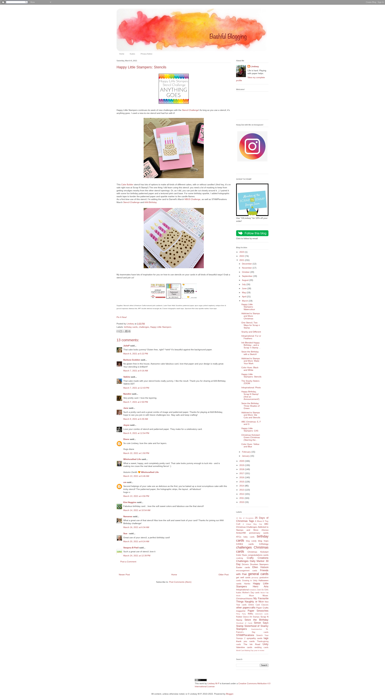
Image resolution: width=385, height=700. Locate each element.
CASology (263, 544)
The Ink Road (251, 644)
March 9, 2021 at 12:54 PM (136, 433)
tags (266, 638)
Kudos (132, 54)
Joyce (126, 425)
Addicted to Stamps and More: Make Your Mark (250, 361)
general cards (258, 574)
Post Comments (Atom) (180, 582)
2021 (242, 260)
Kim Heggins (129, 502)
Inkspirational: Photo (251, 387)
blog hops (263, 541)
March (245, 301)
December (247, 263)
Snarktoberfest (256, 629)
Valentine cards (244, 647)
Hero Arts (261, 586)
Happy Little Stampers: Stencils (251, 375)
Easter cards (243, 567)
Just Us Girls (262, 590)
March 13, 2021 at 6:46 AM (136, 476)
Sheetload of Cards (244, 623)
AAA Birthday (150, 202)
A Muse (258, 521)
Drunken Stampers (259, 564)
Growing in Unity (249, 581)
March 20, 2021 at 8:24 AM (136, 541)
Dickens (245, 564)
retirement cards (261, 614)
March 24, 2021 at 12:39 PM (136, 555)
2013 (242, 490)
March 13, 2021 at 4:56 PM (136, 496)
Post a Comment (128, 561)
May (244, 292)
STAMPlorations (245, 635)
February (246, 452)
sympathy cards (254, 638)
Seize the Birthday (256, 619)
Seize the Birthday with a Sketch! (250, 352)
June (244, 288)
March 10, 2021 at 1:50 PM (136, 453)
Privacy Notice (146, 54)
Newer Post (124, 574)
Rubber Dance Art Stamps (248, 617)
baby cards (249, 537)
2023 (242, 252)
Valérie (126, 377)
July (244, 284)
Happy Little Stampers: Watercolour (248, 307)
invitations (253, 590)
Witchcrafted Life (132, 459)
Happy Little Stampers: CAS (249, 429)
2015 (242, 481)
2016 (242, 477)
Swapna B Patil (131, 547)
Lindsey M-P (213, 683)
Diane (126, 439)
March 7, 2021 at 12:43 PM (136, 388)
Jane (125, 408)
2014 (242, 485)
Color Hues (241, 555)
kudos (238, 593)
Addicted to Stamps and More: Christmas (250, 316)
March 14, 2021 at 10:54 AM (136, 510)
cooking (239, 558)
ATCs (238, 537)
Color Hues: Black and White (249, 368)
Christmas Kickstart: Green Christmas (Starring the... (250, 437)
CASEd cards (245, 544)
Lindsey (255, 66)
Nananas (127, 516)
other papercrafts (246, 607)
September (247, 276)
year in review (259, 650)
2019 (242, 465)
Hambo (247, 584)
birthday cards (131, 327)
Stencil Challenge (190, 110)
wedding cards (261, 647)
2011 (242, 498)
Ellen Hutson (260, 567)
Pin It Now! (122, 317)
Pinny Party (241, 614)
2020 (242, 461)
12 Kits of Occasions (245, 518)
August (245, 280)
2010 (242, 502)
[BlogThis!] (120, 331)
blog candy (251, 541)
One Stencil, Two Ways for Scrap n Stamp (250, 325)
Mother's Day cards (251, 593)
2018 (242, 469)
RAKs (250, 613)
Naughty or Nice (254, 601)
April (244, 296)
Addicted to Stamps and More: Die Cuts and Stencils (250, 415)
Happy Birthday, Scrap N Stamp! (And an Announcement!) (250, 395)
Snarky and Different (251, 332)
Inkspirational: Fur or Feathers (251, 337)
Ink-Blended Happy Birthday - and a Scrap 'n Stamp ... (251, 345)
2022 (242, 256)
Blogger (229, 694)
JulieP (126, 345)
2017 (242, 473)
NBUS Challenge (192, 199)
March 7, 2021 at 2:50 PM (135, 402)
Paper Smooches (258, 610)
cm (124, 482)
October (246, 272)
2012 (242, 494)
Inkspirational (242, 589)
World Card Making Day (245, 650)
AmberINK (241, 533)
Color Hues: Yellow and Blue (250, 445)
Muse (251, 596)
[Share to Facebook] (126, 331)
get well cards (243, 577)
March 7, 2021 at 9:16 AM (135, 370)
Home (121, 54)
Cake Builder (127, 184)
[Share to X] (123, 331)
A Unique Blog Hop (252, 524)
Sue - (126, 533)
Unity (265, 644)
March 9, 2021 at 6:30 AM (135, 419)
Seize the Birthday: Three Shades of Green (250, 406)
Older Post (224, 574)
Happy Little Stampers (160, 327)
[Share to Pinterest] (129, 331)
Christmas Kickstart (258, 552)
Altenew (265, 530)
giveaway (254, 577)
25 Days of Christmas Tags (252, 519)
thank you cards (245, 641)
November (247, 268)
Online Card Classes (258, 605)
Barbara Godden (131, 360)
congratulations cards (258, 555)
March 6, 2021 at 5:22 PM (135, 353)
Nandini (127, 394)
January (246, 456)
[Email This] (117, 331)
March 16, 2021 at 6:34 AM (136, 527)
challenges (144, 327)
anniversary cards (259, 533)
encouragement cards (246, 571)
